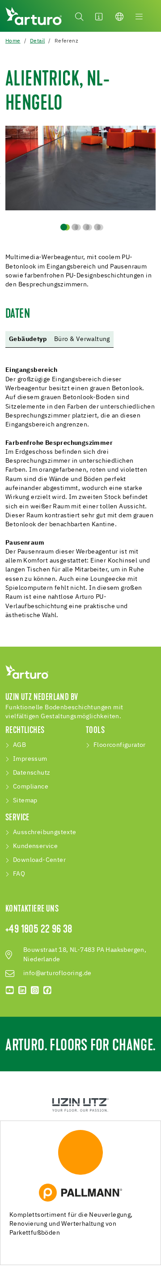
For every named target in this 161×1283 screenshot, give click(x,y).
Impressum (30, 759)
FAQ (19, 874)
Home (13, 41)
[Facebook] (47, 990)
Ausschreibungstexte (44, 832)
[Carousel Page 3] (86, 227)
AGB (19, 745)
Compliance (30, 787)
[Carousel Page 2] (75, 227)
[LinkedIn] (22, 990)
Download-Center (39, 860)
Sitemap (25, 800)
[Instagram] (34, 990)
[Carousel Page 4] (97, 227)
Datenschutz (31, 773)
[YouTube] (9, 990)
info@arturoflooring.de (57, 973)
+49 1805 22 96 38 (38, 930)
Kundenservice (35, 846)
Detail (37, 41)
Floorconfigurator (119, 745)
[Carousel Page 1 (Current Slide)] (63, 227)
